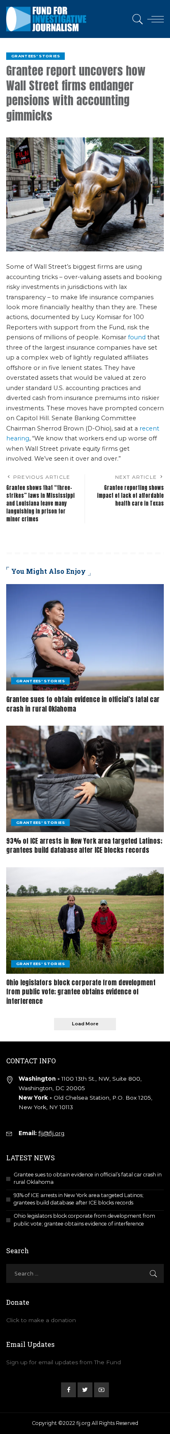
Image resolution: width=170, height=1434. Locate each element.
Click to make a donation (41, 1320)
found (137, 337)
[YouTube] (101, 1389)
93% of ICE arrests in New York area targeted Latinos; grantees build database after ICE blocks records (84, 845)
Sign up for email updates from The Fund (63, 1362)
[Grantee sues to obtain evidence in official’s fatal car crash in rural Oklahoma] (85, 637)
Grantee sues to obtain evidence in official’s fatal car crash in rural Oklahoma (83, 703)
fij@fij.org (51, 1133)
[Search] (136, 19)
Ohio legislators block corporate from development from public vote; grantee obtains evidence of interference (81, 991)
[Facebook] (68, 1389)
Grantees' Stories (35, 56)
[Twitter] (85, 1389)
